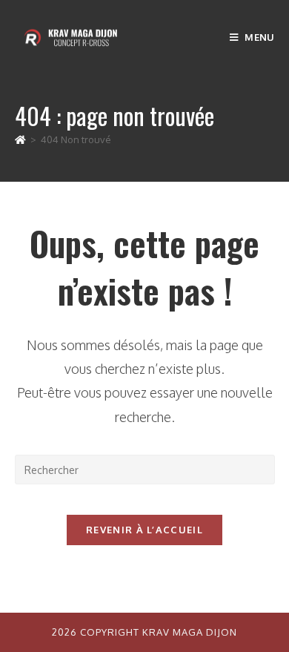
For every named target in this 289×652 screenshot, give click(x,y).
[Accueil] (20, 139)
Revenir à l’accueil (144, 530)
